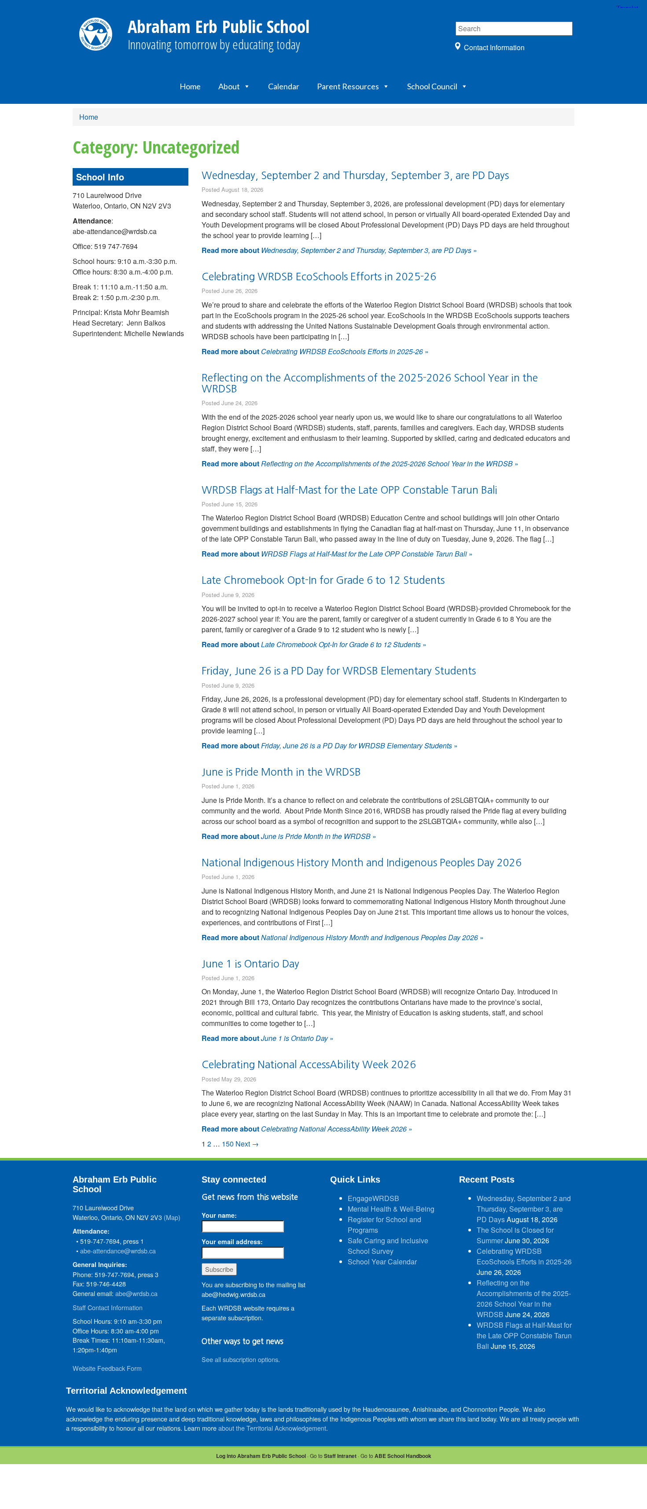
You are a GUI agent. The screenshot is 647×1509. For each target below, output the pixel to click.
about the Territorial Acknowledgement (272, 1427)
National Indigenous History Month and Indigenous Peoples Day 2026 (362, 862)
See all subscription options (240, 1359)
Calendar (283, 86)
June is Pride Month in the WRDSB (281, 772)
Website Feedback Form (107, 1368)
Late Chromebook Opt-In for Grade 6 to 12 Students (323, 580)
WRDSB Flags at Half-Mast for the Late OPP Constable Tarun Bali (349, 490)
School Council (432, 86)
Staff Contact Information (108, 1307)
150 (228, 1144)
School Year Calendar (382, 1261)
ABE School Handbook (403, 1456)
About (229, 86)
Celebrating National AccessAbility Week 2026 (309, 1064)
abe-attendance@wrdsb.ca (118, 1250)
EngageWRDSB (373, 1198)
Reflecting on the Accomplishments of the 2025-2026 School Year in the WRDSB (524, 1298)
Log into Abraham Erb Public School (261, 1456)
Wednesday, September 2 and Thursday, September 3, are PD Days (355, 175)
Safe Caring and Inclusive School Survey (388, 1245)
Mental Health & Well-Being (391, 1209)
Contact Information (494, 47)
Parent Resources (348, 86)
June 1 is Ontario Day (250, 964)
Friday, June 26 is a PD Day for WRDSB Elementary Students (339, 671)
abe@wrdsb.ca (136, 1293)
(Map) (172, 1217)
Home (190, 86)
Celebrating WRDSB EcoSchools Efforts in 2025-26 (319, 276)
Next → (247, 1144)
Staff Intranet (340, 1456)
